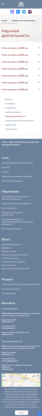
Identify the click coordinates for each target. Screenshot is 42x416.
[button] (3, 4)
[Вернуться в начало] (21, 4)
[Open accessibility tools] (39, 413)
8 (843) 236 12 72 (7, 354)
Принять (21, 413)
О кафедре (10, 104)
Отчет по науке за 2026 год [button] (15, 48)
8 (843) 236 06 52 (7, 322)
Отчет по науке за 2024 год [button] (15, 61)
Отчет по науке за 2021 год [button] (15, 82)
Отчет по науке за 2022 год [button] (15, 75)
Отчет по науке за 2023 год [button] (15, 68)
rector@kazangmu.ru (9, 328)
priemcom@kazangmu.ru (10, 361)
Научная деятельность (15, 116)
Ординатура (10, 125)
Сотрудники (10, 108)
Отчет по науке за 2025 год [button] (15, 54)
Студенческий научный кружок (19, 121)
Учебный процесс (13, 112)
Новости (8, 99)
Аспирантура (11, 129)
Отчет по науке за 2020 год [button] (15, 89)
